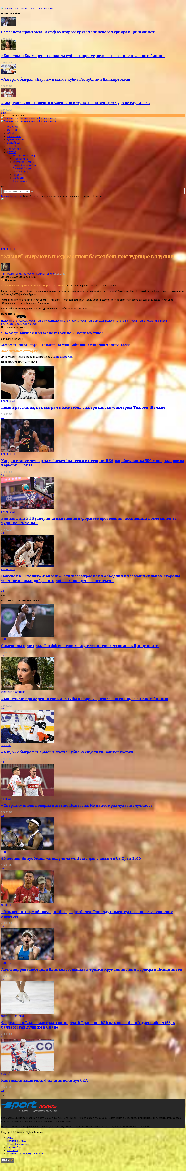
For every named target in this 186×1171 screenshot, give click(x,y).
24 (2, 815)
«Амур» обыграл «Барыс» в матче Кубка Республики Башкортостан (65, 79)
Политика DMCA (16, 1140)
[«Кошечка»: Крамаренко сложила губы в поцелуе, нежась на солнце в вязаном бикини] (8, 49)
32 (2, 417)
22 (2, 590)
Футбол (12, 130)
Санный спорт (21, 171)
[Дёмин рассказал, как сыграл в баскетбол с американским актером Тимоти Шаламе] (27, 397)
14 (2, 762)
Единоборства (16, 139)
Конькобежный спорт (26, 165)
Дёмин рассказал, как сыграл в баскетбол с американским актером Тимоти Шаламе (83, 407)
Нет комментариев (42, 273)
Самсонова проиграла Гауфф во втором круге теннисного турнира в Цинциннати (78, 32)
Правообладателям (18, 1144)
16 (2, 868)
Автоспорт (14, 149)
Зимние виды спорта (25, 155)
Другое (11, 152)
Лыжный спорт (22, 168)
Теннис (12, 146)
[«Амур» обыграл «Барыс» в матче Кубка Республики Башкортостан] (8, 72)
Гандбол (17, 174)
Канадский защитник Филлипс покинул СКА (44, 1080)
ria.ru (18, 313)
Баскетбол (14, 136)
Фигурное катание (24, 162)
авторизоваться (63, 357)
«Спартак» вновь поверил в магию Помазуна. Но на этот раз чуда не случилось (75, 103)
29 (2, 475)
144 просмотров (10, 273)
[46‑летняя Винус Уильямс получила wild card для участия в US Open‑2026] (27, 848)
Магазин (12, 126)
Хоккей (11, 133)
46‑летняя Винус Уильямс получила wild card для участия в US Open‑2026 (71, 858)
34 (2, 533)
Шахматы (18, 177)
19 (2, 708)
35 (2, 979)
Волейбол (13, 142)
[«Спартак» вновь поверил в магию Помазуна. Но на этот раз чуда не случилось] (8, 96)
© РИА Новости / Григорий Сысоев (21, 285)
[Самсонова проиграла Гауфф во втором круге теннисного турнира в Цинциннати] (8, 25)
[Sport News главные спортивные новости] (30, 1112)
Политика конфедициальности (25, 1153)
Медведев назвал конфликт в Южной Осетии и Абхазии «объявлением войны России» (66, 345)
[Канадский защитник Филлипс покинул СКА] (27, 1070)
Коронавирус (20, 158)
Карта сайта (14, 1147)
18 (2, 655)
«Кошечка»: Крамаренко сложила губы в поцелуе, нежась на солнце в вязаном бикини (83, 56)
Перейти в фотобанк (55, 285)
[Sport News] (28, 8)
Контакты (12, 1150)
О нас (10, 1137)
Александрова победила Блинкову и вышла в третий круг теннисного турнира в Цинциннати (91, 969)
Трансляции (20, 181)
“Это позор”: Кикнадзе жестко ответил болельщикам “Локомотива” (52, 333)
